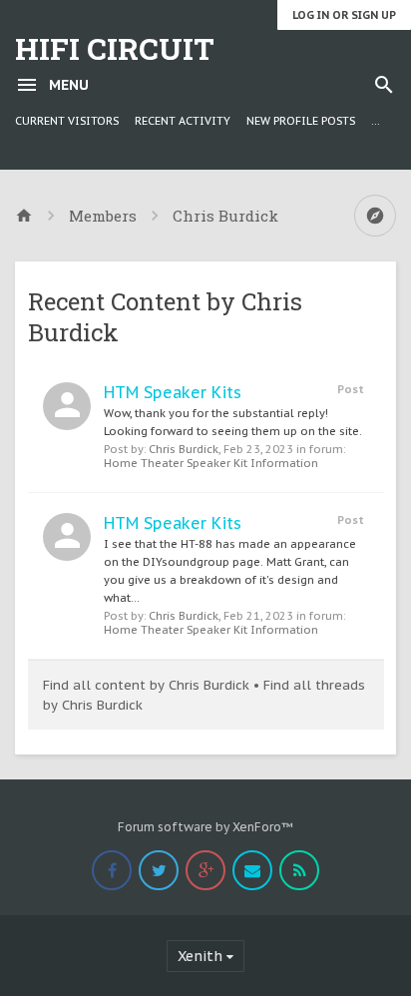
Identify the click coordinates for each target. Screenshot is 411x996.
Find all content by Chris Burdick (146, 685)
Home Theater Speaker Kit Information (211, 463)
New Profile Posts (300, 121)
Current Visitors (67, 121)
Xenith (200, 956)
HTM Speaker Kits (172, 392)
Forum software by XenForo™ (205, 826)
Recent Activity (182, 121)
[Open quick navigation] (375, 216)
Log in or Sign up (344, 15)
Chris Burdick (183, 449)
